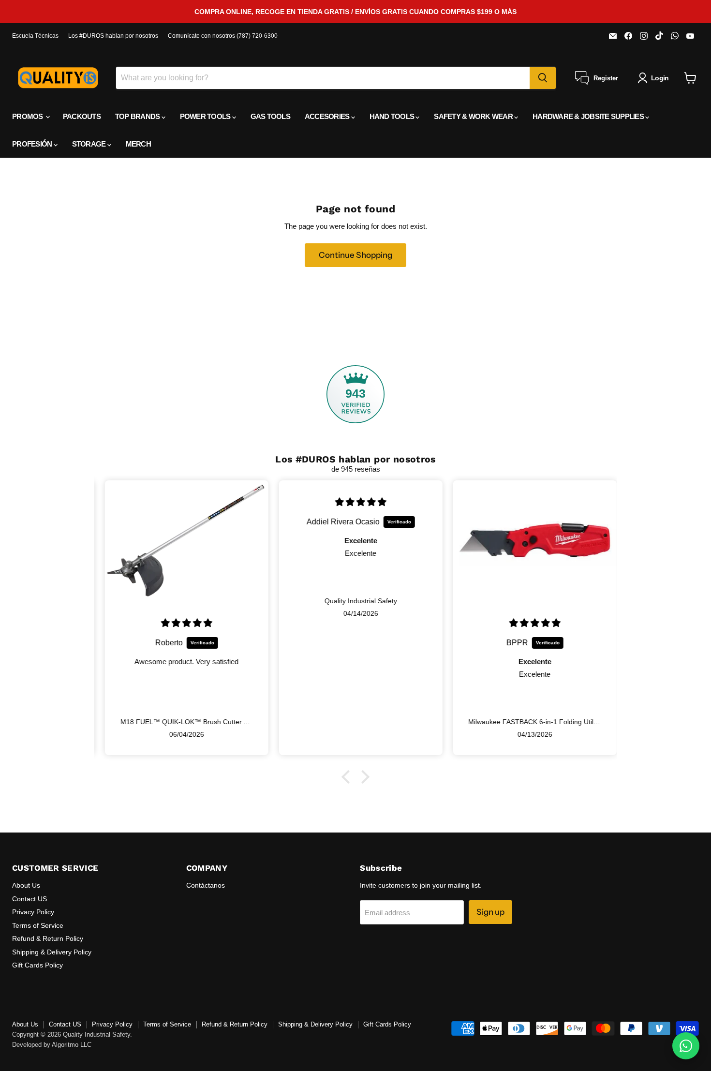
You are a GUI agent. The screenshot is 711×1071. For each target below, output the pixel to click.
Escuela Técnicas (35, 35)
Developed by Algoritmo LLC (51, 1044)
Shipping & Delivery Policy (51, 952)
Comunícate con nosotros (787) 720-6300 (223, 35)
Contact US (29, 899)
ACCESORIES (328, 116)
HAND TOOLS (393, 116)
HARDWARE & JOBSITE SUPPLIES (589, 116)
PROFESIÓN (33, 144)
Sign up (490, 912)
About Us (26, 885)
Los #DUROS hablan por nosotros (113, 35)
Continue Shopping (355, 255)
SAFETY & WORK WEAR (474, 116)
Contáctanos (205, 885)
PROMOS (28, 116)
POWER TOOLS (206, 116)
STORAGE (89, 144)
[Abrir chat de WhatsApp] (685, 1045)
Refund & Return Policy (47, 938)
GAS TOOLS (270, 116)
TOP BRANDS (138, 116)
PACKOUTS (82, 116)
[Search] (543, 78)
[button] (348, 777)
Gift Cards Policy (37, 965)
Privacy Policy (33, 912)
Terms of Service (37, 925)
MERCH (138, 144)
